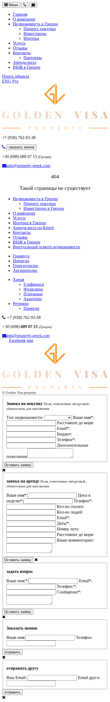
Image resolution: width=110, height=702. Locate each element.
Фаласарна (33, 289)
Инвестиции (34, 33)
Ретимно (21, 303)
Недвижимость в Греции (35, 24)
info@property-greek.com (28, 165)
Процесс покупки (39, 28)
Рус (15, 81)
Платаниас (33, 294)
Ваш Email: (17, 677)
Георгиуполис (25, 265)
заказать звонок (21, 147)
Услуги (19, 43)
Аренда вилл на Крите (33, 227)
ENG (6, 81)
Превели (31, 308)
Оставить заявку (17, 465)
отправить (12, 652)
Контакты (22, 53)
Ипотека (31, 38)
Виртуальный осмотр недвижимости (46, 247)
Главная (20, 14)
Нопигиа (21, 261)
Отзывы (20, 48)
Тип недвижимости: (25, 417)
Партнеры (32, 57)
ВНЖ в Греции (26, 67)
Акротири (32, 298)
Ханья (18, 279)
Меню (13, 5)
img (30, 340)
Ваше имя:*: (17, 580)
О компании (24, 19)
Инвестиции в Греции (43, 208)
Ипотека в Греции (29, 223)
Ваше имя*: (17, 495)
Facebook (17, 340)
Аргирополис (25, 270)
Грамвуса (21, 256)
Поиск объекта (15, 76)
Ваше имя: (15, 637)
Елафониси (33, 284)
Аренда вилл (24, 62)
